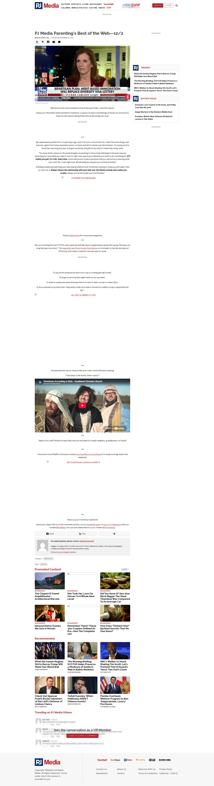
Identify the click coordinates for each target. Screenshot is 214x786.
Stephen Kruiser (74, 672)
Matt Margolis (41, 707)
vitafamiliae (74, 235)
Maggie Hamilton (42, 38)
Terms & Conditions (147, 773)
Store (85, 4)
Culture (93, 8)
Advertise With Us (146, 769)
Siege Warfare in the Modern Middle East (153, 112)
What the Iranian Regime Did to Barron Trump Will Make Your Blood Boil (49, 664)
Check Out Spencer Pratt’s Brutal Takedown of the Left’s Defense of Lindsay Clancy (48, 700)
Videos (101, 8)
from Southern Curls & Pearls (88, 454)
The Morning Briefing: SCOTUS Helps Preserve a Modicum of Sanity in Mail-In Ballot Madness (82, 665)
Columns (65, 8)
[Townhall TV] (109, 4)
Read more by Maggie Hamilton (64, 552)
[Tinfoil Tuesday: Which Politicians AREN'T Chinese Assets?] (82, 685)
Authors (65, 4)
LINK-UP (44, 564)
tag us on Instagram (112, 524)
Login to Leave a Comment (82, 736)
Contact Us (101, 769)
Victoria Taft (105, 672)
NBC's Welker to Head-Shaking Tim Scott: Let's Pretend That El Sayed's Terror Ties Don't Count (114, 665)
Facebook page (93, 524)
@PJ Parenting (109, 527)
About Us (121, 769)
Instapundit (96, 4)
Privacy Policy (165, 769)
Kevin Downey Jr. (74, 704)
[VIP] (109, 7)
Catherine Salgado (107, 707)
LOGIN (169, 5)
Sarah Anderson (41, 669)
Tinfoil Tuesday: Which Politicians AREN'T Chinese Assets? (80, 699)
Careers (120, 773)
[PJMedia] (47, 5)
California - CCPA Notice (169, 773)
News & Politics (79, 8)
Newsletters (102, 773)
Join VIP (158, 5)
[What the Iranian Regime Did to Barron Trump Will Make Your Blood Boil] (50, 650)
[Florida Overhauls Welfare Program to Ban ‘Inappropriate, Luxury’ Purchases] (115, 685)
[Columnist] (43, 545)
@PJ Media (61, 527)
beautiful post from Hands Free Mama (80, 248)
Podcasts (76, 4)
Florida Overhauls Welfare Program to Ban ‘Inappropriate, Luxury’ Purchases (114, 700)
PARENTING (48, 559)
